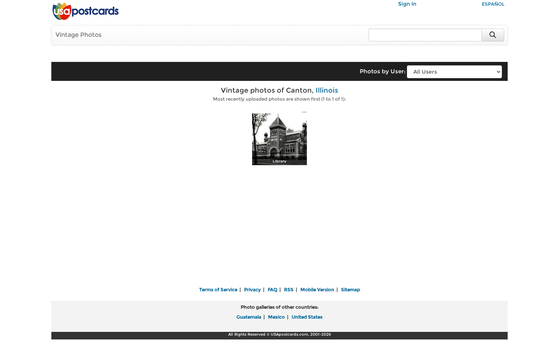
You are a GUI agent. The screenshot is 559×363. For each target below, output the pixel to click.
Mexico (276, 317)
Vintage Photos (79, 34)
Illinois (327, 90)
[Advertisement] (279, 227)
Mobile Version (317, 289)
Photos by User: (382, 71)
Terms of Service (218, 289)
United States (307, 317)
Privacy (252, 289)
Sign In (407, 3)
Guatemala (249, 317)
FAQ (272, 289)
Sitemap (350, 289)
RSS (289, 289)
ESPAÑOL (493, 4)
